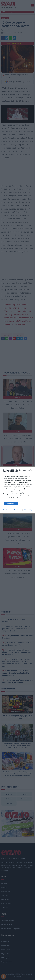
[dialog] (17, 490)
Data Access (17, 510)
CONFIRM (10, 503)
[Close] (31, 470)
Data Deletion (7, 510)
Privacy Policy (28, 510)
